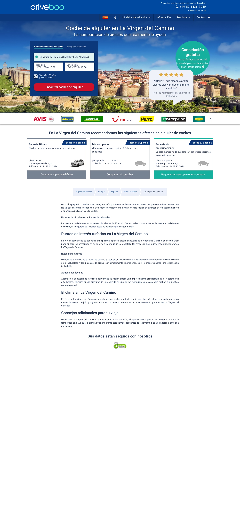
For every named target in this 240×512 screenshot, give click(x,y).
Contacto (202, 17)
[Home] (47, 7)
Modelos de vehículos (134, 17)
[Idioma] (105, 17)
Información (164, 17)
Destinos (182, 17)
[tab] (48, 46)
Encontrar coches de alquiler (64, 87)
